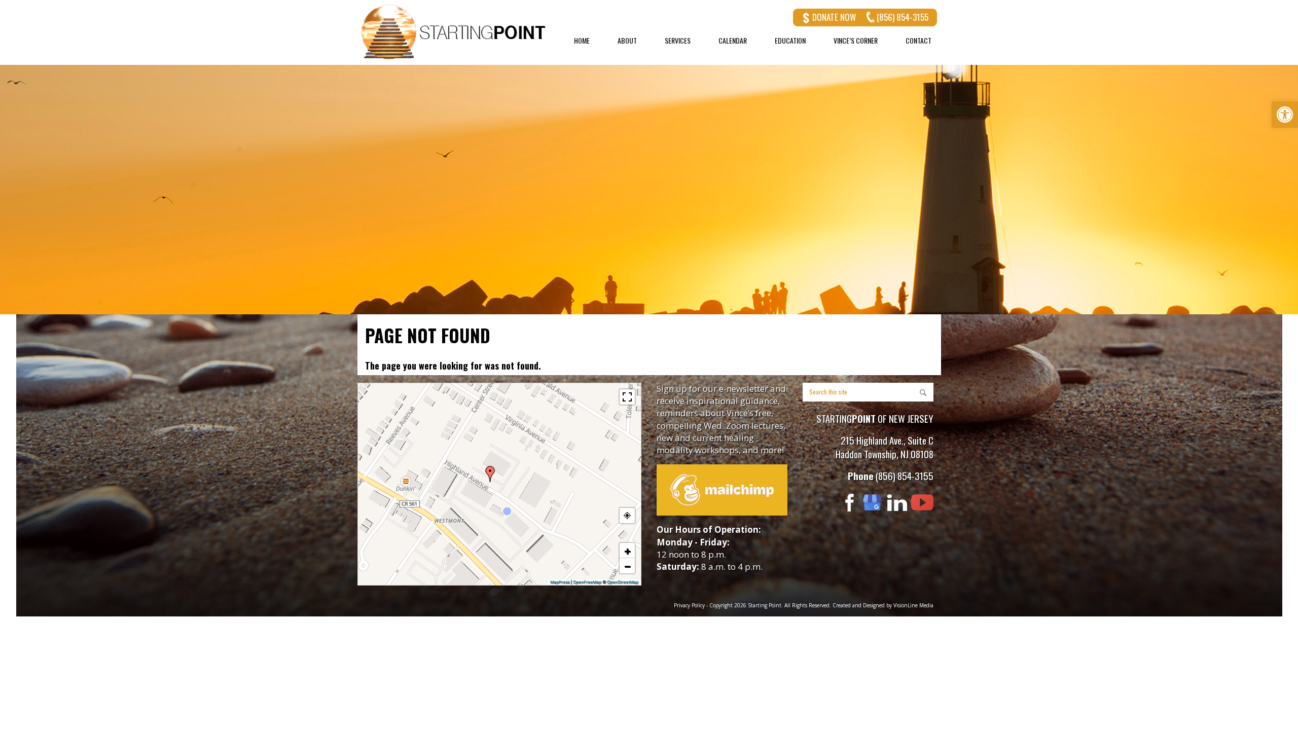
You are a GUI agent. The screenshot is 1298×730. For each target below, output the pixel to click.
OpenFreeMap (587, 582)
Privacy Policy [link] (689, 605)
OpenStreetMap (622, 582)
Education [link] (790, 40)
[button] (490, 474)
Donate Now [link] (834, 17)
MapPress (559, 582)
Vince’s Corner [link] (856, 40)
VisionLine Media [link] (913, 605)
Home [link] (582, 40)
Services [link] (678, 40)
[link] (1285, 114)
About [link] (627, 40)
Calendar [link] (732, 40)
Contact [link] (918, 40)
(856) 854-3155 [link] (902, 17)
